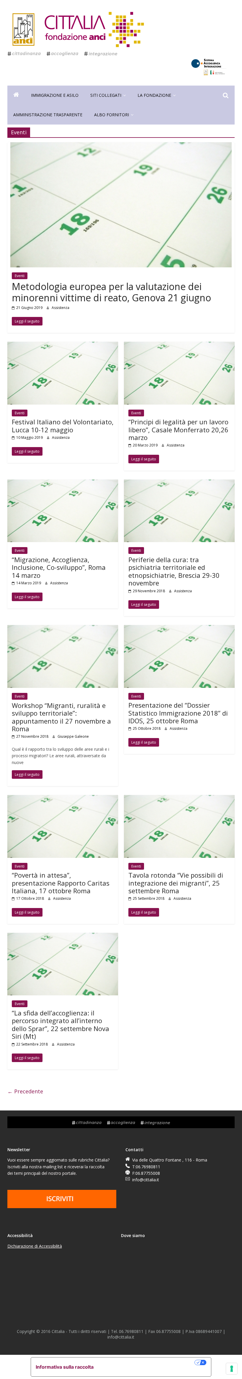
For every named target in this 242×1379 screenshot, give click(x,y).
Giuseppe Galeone (73, 736)
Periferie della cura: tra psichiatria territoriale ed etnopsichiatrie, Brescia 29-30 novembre (174, 571)
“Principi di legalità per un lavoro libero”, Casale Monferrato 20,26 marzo (178, 429)
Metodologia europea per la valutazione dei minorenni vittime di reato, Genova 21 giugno (111, 292)
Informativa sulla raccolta (65, 1367)
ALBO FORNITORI (111, 114)
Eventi (19, 275)
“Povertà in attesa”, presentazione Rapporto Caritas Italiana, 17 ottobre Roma (60, 883)
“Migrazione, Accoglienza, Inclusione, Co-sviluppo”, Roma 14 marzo (59, 567)
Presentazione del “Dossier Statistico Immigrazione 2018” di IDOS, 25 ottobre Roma (178, 713)
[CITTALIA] (16, 95)
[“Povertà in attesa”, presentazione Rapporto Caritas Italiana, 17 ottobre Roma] (62, 798)
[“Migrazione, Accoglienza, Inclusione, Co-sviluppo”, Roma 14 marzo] (62, 483)
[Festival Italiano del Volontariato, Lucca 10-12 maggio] (62, 345)
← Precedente (25, 1091)
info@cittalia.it (145, 1179)
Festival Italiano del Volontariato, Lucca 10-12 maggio (63, 425)
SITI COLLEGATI (105, 95)
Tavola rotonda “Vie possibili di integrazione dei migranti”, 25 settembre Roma (175, 883)
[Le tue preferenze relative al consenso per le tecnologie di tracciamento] (231, 1368)
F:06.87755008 (146, 1173)
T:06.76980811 (146, 1166)
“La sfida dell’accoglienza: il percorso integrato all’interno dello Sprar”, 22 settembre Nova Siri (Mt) (60, 1024)
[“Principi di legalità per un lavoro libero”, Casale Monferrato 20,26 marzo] (179, 345)
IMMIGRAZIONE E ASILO (55, 95)
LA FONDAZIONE (154, 95)
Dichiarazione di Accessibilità (34, 1246)
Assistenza (60, 307)
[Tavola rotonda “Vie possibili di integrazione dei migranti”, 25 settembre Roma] (179, 798)
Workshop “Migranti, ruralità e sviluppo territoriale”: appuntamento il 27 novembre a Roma (61, 717)
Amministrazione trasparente (47, 114)
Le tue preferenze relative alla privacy (147, 1362)
